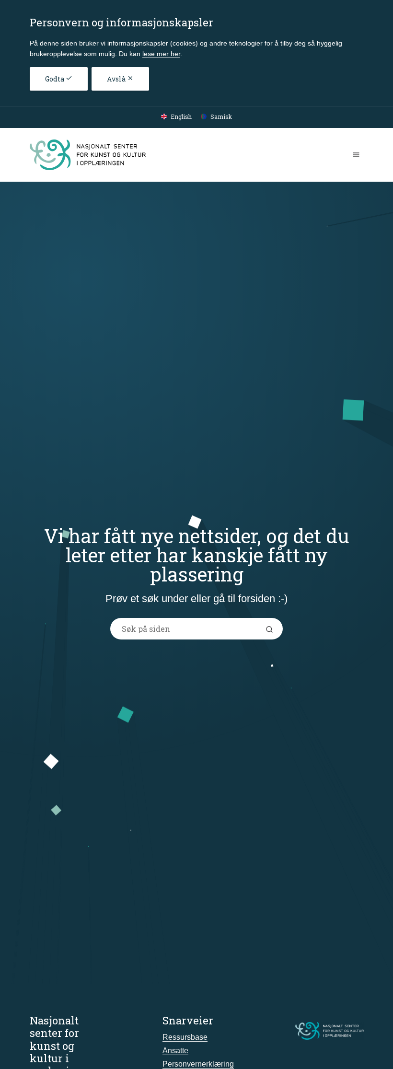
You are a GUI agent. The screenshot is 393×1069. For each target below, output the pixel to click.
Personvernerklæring (198, 1064)
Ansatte (175, 1050)
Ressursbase (185, 1037)
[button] (271, 628)
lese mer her (161, 54)
